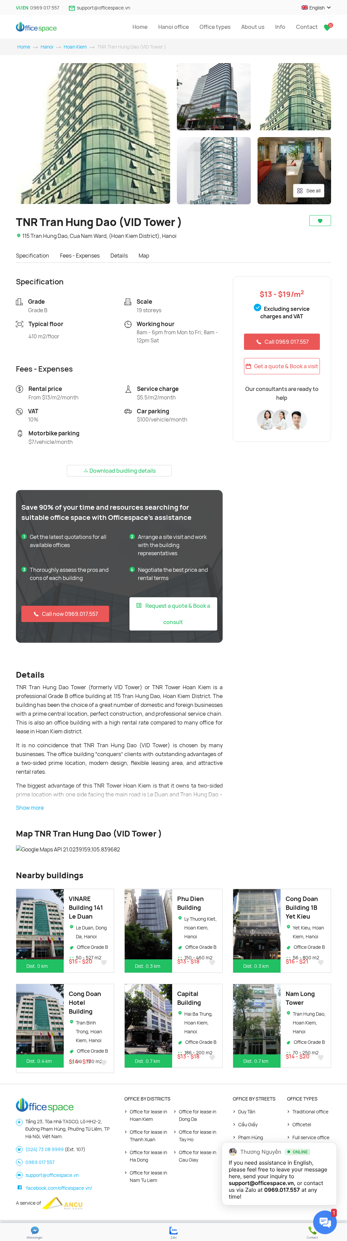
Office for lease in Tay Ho (197, 1136)
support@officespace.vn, (262, 1183)
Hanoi (47, 46)
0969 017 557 (44, 7)
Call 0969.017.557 (287, 341)
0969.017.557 (282, 1189)
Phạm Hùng (250, 1137)
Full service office (310, 1137)
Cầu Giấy (248, 1124)
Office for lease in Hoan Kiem (148, 1115)
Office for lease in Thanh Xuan (148, 1136)
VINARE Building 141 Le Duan (86, 907)
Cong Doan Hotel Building (85, 1002)
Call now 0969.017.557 (70, 614)
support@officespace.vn (103, 7)
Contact (307, 27)
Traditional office (310, 1111)
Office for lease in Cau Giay (197, 1156)
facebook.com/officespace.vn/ (59, 1188)
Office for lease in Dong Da (197, 1115)
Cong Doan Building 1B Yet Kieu (302, 907)
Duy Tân (246, 1111)
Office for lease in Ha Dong (148, 1156)
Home (139, 27)
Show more (30, 807)
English (317, 7)
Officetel (301, 1124)
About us (252, 27)
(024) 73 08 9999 (44, 1149)
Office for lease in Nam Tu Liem (148, 1176)
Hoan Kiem (75, 46)
